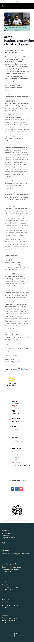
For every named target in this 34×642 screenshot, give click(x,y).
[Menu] (30, 6)
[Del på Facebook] (12, 489)
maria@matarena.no (9, 620)
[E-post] (21, 489)
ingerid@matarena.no (10, 587)
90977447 (18, 460)
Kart (3, 543)
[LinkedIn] (17, 489)
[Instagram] (18, 2)
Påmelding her (17, 421)
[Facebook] (16, 2)
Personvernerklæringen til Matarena (16, 554)
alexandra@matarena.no (23, 465)
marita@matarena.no (10, 605)
